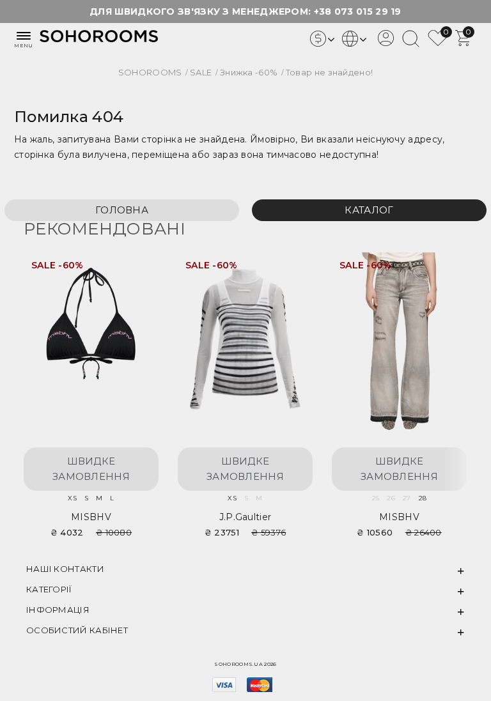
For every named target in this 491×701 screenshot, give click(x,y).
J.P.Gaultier (245, 517)
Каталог (369, 210)
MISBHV (91, 517)
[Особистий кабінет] (386, 43)
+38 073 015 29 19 (357, 11)
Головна (121, 210)
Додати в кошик (136, 270)
